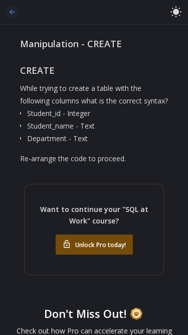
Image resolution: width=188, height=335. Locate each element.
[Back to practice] (12, 12)
